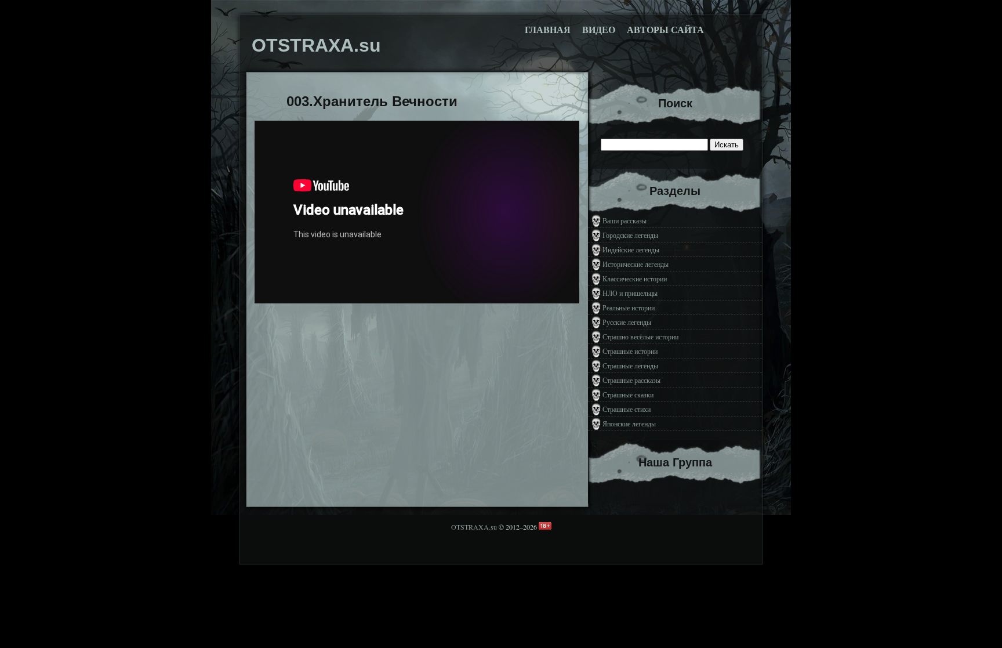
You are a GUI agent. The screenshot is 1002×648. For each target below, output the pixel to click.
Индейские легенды (630, 249)
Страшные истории (630, 351)
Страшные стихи (626, 409)
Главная (548, 30)
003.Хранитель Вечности (372, 101)
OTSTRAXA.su (474, 526)
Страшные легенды (630, 365)
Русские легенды (626, 322)
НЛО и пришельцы (630, 293)
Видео (598, 30)
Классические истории (634, 278)
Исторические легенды (635, 264)
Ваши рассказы (624, 220)
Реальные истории (628, 307)
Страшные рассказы (631, 380)
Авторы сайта (665, 30)
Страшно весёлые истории (640, 336)
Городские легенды (630, 235)
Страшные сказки (628, 394)
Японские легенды (629, 423)
